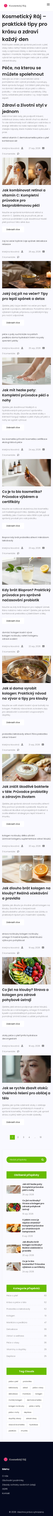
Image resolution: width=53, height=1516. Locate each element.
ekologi (5, 442)
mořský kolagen (15, 1400)
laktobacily (7, 540)
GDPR (4, 1489)
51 (41, 1137)
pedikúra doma (10, 337)
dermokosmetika (28, 137)
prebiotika (42, 734)
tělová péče (16, 442)
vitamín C (14, 137)
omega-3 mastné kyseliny (15, 937)
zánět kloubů (35, 937)
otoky (5, 1035)
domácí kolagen (10, 632)
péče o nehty (34, 1406)
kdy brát (15, 537)
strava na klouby (10, 933)
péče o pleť (43, 137)
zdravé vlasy (31, 1418)
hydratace (32, 1035)
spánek (31, 241)
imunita (24, 1431)
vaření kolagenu (29, 635)
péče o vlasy (38, 1387)
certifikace (42, 439)
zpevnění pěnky (10, 340)
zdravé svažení (9, 639)
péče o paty (8, 334)
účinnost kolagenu (11, 838)
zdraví (25, 1387)
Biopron (6, 537)
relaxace (6, 244)
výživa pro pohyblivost (13, 940)
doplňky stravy (15, 1418)
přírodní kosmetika (26, 439)
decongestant (9, 1038)
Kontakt (6, 1493)
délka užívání (28, 835)
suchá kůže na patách (26, 334)
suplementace (28, 838)
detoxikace (41, 241)
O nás (5, 1476)
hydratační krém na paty (31, 337)
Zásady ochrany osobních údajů (19, 1484)
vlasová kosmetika (17, 1424)
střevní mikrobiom (39, 537)
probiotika (25, 537)
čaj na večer (8, 241)
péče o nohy (14, 1412)
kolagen (38, 1394)
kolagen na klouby (11, 635)
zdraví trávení (9, 737)
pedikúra (12, 1431)
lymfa (23, 1035)
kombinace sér (9, 140)
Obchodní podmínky (13, 1480)
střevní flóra (31, 734)
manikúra (26, 1394)
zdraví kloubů (44, 838)
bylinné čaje (21, 241)
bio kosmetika (9, 439)
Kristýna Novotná (10, 148)
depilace (27, 1412)
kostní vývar (26, 632)
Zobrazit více (13, 229)
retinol (5, 137)
